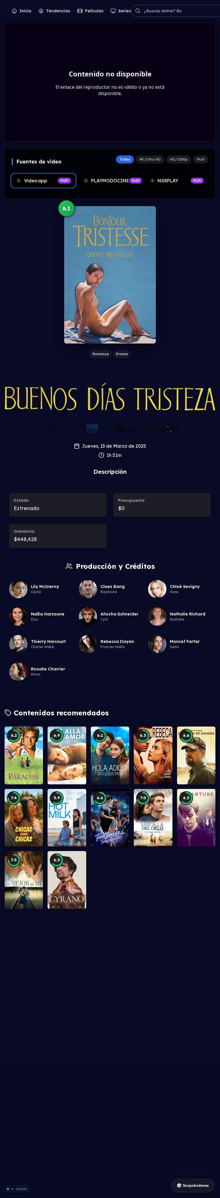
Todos (124, 159)
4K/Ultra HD (150, 159)
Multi (201, 159)
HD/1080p (179, 159)
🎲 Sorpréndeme (193, 1185)
